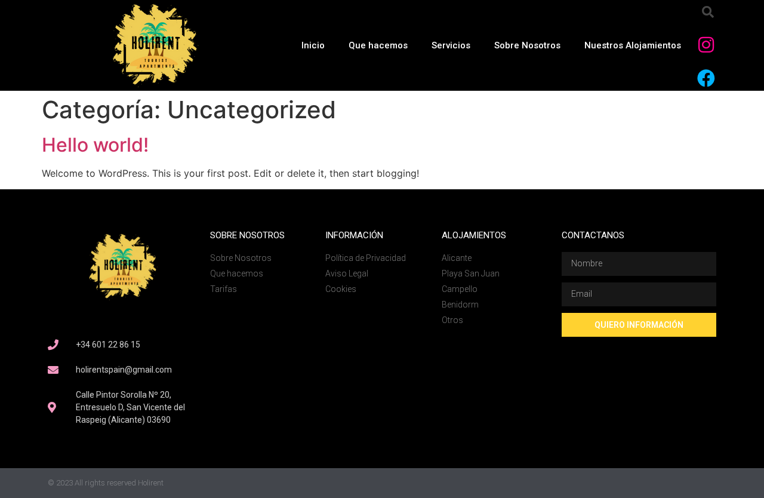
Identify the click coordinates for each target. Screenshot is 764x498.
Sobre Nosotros (527, 45)
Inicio (313, 45)
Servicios (451, 45)
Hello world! (95, 144)
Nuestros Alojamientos (632, 45)
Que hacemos (378, 45)
